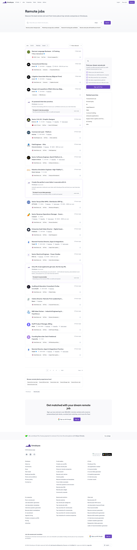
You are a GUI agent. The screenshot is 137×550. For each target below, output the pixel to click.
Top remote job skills (61, 505)
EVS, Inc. (34, 256)
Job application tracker (94, 466)
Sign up (132, 2)
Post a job (124, 2)
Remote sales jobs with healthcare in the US (90, 27)
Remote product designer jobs (33, 27)
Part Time (43, 57)
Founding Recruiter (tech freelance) (44, 336)
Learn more (76, 111)
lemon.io (34, 122)
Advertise (27, 523)
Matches (38, 45)
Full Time (44, 125)
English (107, 545)
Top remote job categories (63, 502)
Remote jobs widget (61, 489)
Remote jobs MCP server (94, 502)
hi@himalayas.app (30, 450)
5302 (62, 371)
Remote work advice (61, 474)
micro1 (33, 66)
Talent (34, 2)
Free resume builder (93, 507)
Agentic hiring (29, 515)
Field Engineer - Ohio (39, 144)
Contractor (45, 69)
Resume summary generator (95, 510)
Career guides (60, 477)
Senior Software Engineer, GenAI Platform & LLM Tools (48, 157)
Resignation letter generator (95, 523)
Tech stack (64, 122)
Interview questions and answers (65, 484)
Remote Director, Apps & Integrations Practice (47, 349)
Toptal (33, 244)
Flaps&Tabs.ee (36, 314)
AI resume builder (92, 469)
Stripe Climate (79, 436)
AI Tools (17, 2)
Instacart (34, 216)
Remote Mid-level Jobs (44, 382)
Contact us (28, 482)
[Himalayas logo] (8, 2)
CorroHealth (35, 288)
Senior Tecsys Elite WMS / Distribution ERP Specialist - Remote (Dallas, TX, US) (48, 201)
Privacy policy (29, 479)
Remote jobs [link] (37, 391)
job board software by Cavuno (59, 545)
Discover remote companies (63, 469)
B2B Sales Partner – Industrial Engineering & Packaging (48, 311)
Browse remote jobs (61, 466)
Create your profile (61, 464)
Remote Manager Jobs (65, 382)
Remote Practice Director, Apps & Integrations (47, 241)
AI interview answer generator (96, 518)
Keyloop (34, 134)
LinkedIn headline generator (95, 520)
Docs (26, 469)
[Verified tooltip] (44, 53)
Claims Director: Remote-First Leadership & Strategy (48, 299)
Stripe (33, 326)
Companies (29, 2)
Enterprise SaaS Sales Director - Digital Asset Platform (48, 229)
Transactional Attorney (39, 64)
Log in (118, 2)
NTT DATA (34, 204)
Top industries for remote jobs (64, 510)
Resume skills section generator (96, 515)
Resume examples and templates (65, 479)
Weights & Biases (36, 159)
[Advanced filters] (101, 22)
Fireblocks (34, 231)
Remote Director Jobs (75, 382)
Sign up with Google (65, 419)
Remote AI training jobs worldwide (69, 27)
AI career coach (92, 479)
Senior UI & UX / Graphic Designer (43, 119)
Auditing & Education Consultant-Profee (45, 286)
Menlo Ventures (36, 172)
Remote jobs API (92, 500)
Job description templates (32, 505)
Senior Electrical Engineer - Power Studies (46, 254)
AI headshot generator (94, 474)
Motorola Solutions (37, 147)
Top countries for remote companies (66, 513)
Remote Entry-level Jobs (33, 382)
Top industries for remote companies (66, 515)
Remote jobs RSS (60, 487)
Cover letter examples (62, 482)
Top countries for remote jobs (64, 507)
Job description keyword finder (96, 505)
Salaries (39, 2)
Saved (45, 45)
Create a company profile (32, 518)
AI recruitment (29, 513)
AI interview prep (92, 477)
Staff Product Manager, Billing (42, 324)
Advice (44, 2)
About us (27, 464)
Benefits (56, 122)
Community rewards (61, 492)
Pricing (27, 520)
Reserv (33, 301)
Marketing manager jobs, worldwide (50, 27)
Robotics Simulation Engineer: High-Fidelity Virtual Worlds (48, 169)
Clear (96, 22)
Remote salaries (60, 500)
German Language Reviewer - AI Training (46, 51)
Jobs (23, 2)
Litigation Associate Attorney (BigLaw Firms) (47, 76)
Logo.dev (89, 545)
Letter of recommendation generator (98, 525)
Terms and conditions (31, 477)
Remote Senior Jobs (55, 382)
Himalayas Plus (92, 464)
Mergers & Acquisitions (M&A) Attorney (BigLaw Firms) (48, 89)
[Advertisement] (54, 39)
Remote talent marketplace (32, 510)
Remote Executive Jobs (32, 384)
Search (107, 22)
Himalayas (28, 391)
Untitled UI (73, 545)
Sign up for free (98, 87)
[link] (28, 392)
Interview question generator (33, 507)
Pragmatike (35, 339)
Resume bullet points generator (96, 513)
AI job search (60, 471)
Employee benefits (30, 474)
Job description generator (32, 502)
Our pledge (108, 436)
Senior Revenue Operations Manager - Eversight (48, 214)
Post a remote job (30, 500)
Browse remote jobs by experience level (39, 379)
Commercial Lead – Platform (41, 132)
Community (28, 466)
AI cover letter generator (94, 471)
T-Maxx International (37, 54)
